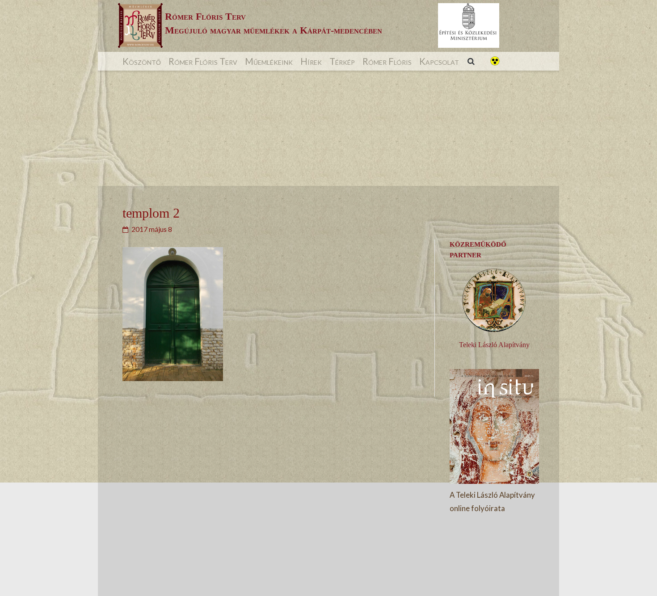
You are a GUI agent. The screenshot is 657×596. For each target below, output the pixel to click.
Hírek (311, 61)
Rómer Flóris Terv (202, 61)
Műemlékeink (269, 61)
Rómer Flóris (387, 61)
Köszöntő (141, 61)
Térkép (342, 61)
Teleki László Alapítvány (494, 344)
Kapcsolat (439, 61)
